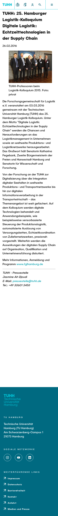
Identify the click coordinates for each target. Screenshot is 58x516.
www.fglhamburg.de (30, 264)
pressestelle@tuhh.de (27, 281)
